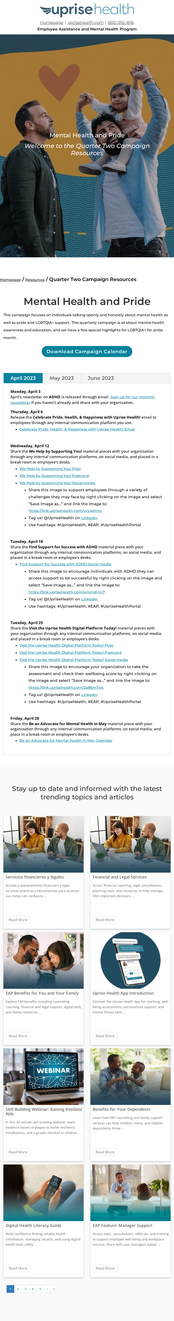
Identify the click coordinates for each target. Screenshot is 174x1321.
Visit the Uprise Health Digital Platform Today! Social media (73, 660)
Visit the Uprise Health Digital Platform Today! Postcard (70, 652)
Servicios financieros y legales (35, 877)
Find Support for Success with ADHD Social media (65, 564)
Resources (35, 280)
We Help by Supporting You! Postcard (54, 476)
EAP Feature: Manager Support (122, 1225)
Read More (18, 919)
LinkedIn (89, 518)
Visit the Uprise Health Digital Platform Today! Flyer (66, 645)
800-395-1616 (121, 22)
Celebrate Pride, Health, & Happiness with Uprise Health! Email (77, 429)
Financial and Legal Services (120, 877)
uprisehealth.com (86, 22)
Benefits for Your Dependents (122, 1109)
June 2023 (101, 378)
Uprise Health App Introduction (123, 993)
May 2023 (62, 378)
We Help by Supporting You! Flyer (50, 469)
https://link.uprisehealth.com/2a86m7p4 (66, 687)
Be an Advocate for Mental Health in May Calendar (66, 740)
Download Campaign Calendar (87, 351)
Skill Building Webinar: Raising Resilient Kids (44, 1111)
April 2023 (23, 378)
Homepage (51, 22)
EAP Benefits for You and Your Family (42, 993)
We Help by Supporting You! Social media (57, 483)
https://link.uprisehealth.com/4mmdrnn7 (67, 592)
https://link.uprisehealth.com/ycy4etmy (65, 511)
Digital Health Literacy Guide (33, 1225)
